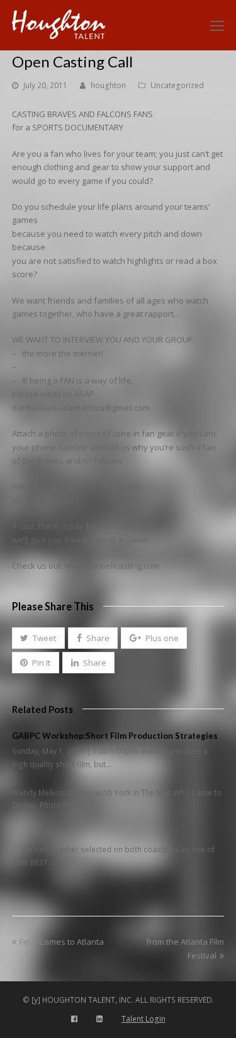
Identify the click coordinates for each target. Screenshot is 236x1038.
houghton (108, 85)
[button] (38, 638)
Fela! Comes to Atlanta (61, 941)
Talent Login (143, 1018)
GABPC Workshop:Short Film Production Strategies (115, 736)
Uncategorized (177, 85)
